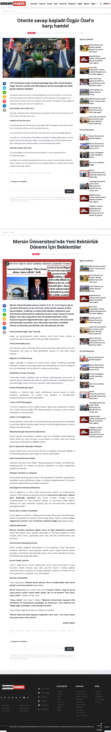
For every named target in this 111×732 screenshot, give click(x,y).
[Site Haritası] (25, 697)
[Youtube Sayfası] (13, 697)
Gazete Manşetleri (82, 715)
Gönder (69, 191)
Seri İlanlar (79, 710)
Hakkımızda (5, 705)
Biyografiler (99, 697)
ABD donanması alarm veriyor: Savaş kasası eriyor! (97, 101)
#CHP (12, 173)
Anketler (98, 694)
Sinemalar (79, 707)
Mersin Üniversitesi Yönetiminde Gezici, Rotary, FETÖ (96, 146)
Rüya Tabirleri (100, 699)
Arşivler (44, 701)
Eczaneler (79, 699)
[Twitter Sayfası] (5, 697)
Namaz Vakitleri (81, 697)
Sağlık (79, 3)
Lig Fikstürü (80, 702)
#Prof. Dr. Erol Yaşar (39, 631)
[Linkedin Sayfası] (17, 697)
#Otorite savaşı (20, 173)
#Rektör (28, 631)
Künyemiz (45, 705)
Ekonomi (63, 3)
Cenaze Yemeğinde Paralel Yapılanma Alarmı (96, 155)
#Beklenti (70, 631)
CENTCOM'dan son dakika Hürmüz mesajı (96, 92)
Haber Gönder (24, 711)
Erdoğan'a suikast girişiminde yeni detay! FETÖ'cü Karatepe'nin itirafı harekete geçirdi (96, 210)
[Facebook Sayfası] (2, 697)
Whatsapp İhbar (24, 708)
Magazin (72, 3)
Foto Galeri (45, 689)
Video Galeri (45, 693)
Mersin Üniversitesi (18, 590)
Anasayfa (5, 11)
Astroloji (98, 702)
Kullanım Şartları (24, 705)
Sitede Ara (98, 691)
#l (10, 633)
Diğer (93, 3)
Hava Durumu (81, 691)
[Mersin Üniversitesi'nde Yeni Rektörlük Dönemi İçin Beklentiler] (39, 279)
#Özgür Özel (31, 173)
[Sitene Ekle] (28, 697)
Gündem (34, 3)
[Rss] (21, 697)
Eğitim (86, 3)
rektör (36, 442)
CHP (19, 153)
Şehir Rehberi (80, 713)
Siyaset (42, 3)
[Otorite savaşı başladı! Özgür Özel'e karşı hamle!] (39, 58)
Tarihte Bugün (81, 705)
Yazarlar (44, 697)
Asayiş (49, 3)
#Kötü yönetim (53, 631)
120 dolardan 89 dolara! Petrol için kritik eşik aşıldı (95, 110)
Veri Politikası (5, 711)
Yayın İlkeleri (5, 708)
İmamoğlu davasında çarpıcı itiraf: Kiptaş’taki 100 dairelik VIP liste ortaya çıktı (97, 186)
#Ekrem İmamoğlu (44, 173)
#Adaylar (63, 631)
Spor (56, 3)
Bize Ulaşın (44, 709)
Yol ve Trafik (80, 694)
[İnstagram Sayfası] (9, 697)
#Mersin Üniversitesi (17, 631)
